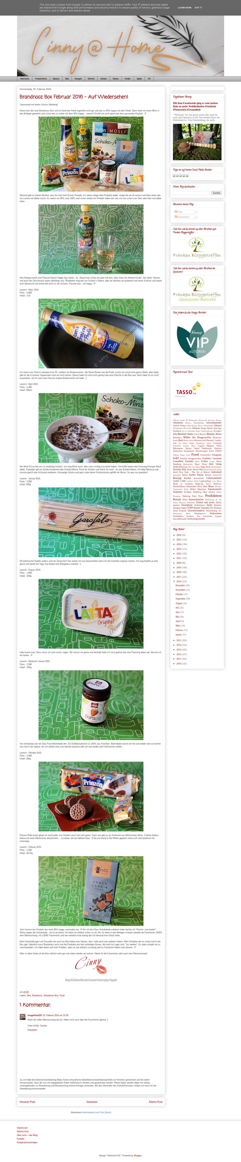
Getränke (189, 461)
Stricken (217, 505)
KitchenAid (217, 475)
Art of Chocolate (188, 431)
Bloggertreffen (204, 437)
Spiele (139, 78)
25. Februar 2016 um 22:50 (55, 1015)
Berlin (218, 434)
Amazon (196, 428)
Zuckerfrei (207, 516)
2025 (179, 539)
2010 (179, 663)
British (175, 440)
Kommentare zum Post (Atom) (96, 1112)
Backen (182, 433)
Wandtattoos (199, 513)
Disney (188, 448)
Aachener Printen (214, 420)
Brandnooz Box (51, 995)
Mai (178, 617)
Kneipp (177, 478)
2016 (179, 581)
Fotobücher (205, 455)
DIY (149, 78)
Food (67, 78)
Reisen (116, 78)
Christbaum (200, 443)
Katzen (103, 78)
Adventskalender (213, 423)
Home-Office (198, 469)
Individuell (216, 472)
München (202, 489)
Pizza (200, 496)
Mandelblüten (179, 486)
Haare (218, 461)
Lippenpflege (205, 481)
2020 (179, 563)
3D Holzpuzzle (191, 420)
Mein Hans (202, 486)
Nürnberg (197, 492)
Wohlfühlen (178, 516)
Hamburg (177, 464)
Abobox (188, 423)
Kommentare (183, 217)
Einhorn (217, 448)
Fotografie (216, 455)
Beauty (56, 78)
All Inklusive (178, 428)
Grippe (212, 461)
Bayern (203, 434)
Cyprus (201, 446)
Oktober (180, 594)
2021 (179, 558)
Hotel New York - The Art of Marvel (191, 472)
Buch (180, 440)
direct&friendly (180, 519)
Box (29, 995)
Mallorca (217, 484)
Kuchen (187, 478)
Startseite (24, 78)
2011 (179, 659)
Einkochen (178, 451)
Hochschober (216, 467)
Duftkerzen (207, 448)
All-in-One (187, 428)
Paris (194, 496)
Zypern (218, 516)
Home (189, 469)
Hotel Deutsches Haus (213, 470)
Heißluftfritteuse (180, 467)
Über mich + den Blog (27, 1135)
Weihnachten (215, 513)
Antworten (32, 1030)
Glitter (197, 461)
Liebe (183, 481)
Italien (185, 475)
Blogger (137, 1155)
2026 (179, 535)
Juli (178, 608)
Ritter (185, 499)
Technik (91, 78)
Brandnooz (37, 995)
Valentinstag (211, 511)
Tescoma (205, 508)
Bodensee (217, 437)
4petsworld (202, 420)
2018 (179, 572)
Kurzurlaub (199, 478)
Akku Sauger (192, 426)
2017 (179, 577)
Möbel (193, 489)
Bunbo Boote (189, 440)
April (178, 621)
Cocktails (217, 443)
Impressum (22, 1128)
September (181, 598)
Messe (211, 486)
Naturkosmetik (214, 489)
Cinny (209, 443)
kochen (201, 519)
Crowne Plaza (189, 446)
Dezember (181, 585)
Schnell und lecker (205, 502)
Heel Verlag (215, 464)
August (179, 603)
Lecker (176, 481)
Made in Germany (183, 484)
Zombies (190, 516)
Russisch (182, 503)
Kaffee (192, 475)
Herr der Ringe (194, 467)
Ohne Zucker (209, 492)
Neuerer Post (27, 1101)
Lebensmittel (213, 478)
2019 (179, 567)
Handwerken (188, 464)
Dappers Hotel (214, 446)
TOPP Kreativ (193, 508)
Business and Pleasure (204, 440)
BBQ (175, 434)
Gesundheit (178, 461)
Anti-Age (217, 428)
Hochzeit (177, 469)
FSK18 (218, 451)
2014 (179, 645)
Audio (198, 431)
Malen (208, 484)
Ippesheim (177, 475)
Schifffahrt (191, 503)
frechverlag (192, 519)
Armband (177, 431)
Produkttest (213, 496)
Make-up (199, 484)
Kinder (128, 78)
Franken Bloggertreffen (190, 458)
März (178, 625)
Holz (184, 469)
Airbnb (176, 425)
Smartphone (186, 505)
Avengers (217, 431)
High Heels (206, 467)
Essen (211, 451)
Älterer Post (155, 1101)
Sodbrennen (199, 505)
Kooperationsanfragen (27, 1142)
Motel (186, 489)
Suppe (184, 508)
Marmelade (191, 486)
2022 (179, 553)
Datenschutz (23, 1131)
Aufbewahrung (206, 431)
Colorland (177, 446)
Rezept (177, 499)
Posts (179, 212)
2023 (179, 549)
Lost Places (216, 481)
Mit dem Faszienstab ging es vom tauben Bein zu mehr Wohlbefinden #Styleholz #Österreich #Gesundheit (195, 106)
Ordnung (186, 496)
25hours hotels (179, 420)
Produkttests (41, 78)
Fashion (176, 455)
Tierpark (182, 511)
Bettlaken (177, 437)
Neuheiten (177, 492)
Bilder (187, 437)
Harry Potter (201, 464)
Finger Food (185, 455)
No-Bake (188, 492)
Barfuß (196, 434)
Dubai (197, 448)
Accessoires (199, 423)
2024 (179, 544)
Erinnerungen (202, 451)
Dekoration (178, 448)
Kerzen (208, 475)
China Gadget (188, 443)
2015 (179, 640)
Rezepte (78, 78)
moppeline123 (35, 1015)
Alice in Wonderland (205, 426)
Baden (190, 434)
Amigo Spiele (207, 428)
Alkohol (217, 425)
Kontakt (20, 1139)
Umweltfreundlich (196, 510)
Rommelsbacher (196, 499)
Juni (178, 612)
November (181, 590)
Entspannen (189, 451)
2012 (179, 654)
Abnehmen (178, 423)
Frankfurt (206, 458)
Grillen (204, 461)
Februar (179, 630)
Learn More (184, 7)
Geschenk (217, 458)
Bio (194, 437)
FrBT (176, 458)
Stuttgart (177, 508)
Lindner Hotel (192, 481)
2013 (179, 649)
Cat (179, 443)
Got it (198, 7)
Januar (179, 634)
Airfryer (183, 425)
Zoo (198, 516)
